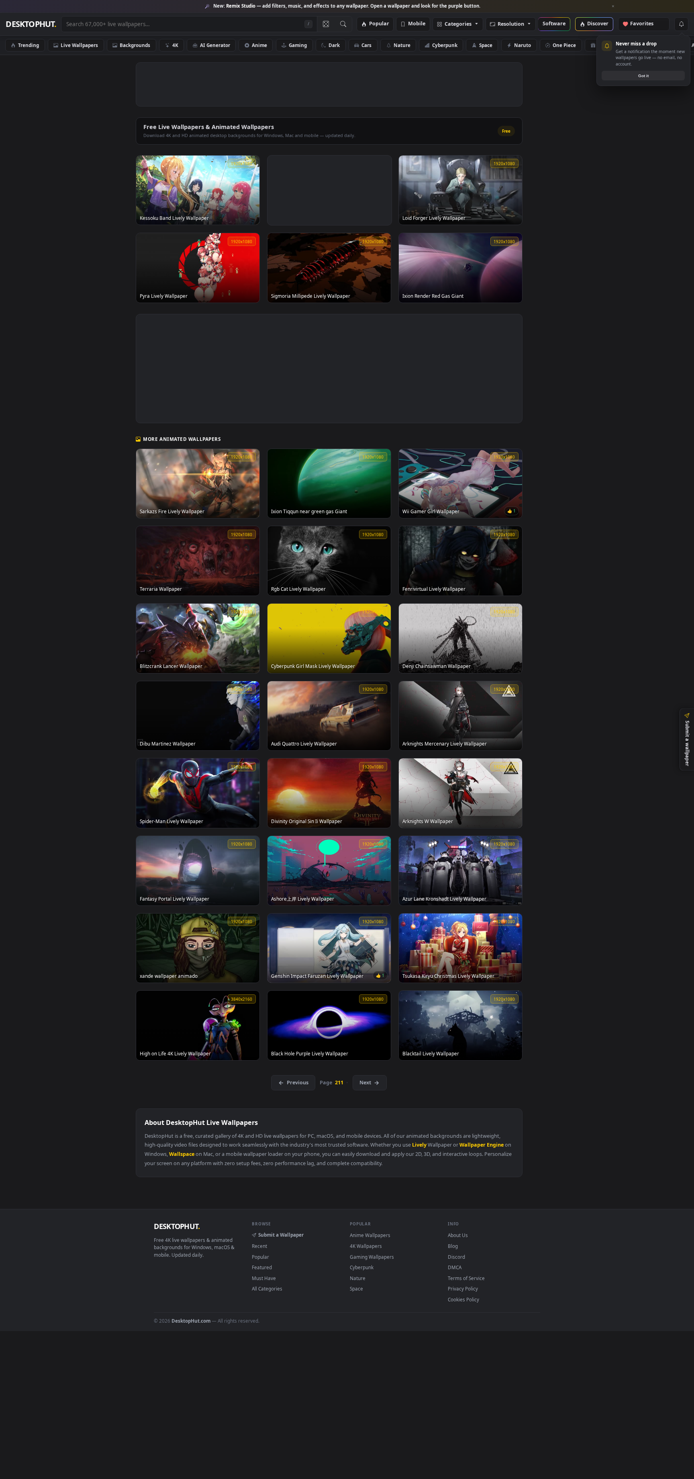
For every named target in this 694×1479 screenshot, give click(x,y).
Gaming (298, 45)
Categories (458, 24)
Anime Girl (610, 45)
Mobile (416, 23)
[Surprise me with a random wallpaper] (326, 24)
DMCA (454, 1267)
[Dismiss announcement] (613, 6)
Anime (259, 45)
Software (554, 23)
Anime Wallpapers (370, 1235)
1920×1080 (657, 45)
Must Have (264, 1278)
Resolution (511, 24)
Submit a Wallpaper (281, 1234)
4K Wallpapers (366, 1246)
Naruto (522, 45)
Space (485, 45)
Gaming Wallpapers (372, 1257)
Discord (456, 1257)
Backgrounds (135, 45)
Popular (379, 23)
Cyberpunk (444, 45)
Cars (366, 45)
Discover (597, 23)
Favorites (645, 23)
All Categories (267, 1288)
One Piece (564, 45)
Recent (259, 1246)
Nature (402, 45)
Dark (334, 45)
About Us (458, 1235)
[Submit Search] (343, 24)
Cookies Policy (463, 1299)
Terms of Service (466, 1278)
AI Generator (215, 45)
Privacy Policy (463, 1288)
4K (175, 45)
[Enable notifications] (681, 24)
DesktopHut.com (190, 1320)
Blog (453, 1246)
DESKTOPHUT (177, 1226)
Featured (262, 1267)
